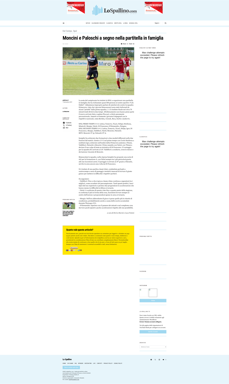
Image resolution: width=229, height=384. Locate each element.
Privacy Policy (108, 363)
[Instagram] (159, 359)
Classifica (109, 23)
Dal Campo (67, 31)
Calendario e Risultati (98, 23)
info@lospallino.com (74, 379)
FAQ (76, 363)
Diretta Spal (118, 23)
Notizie (88, 23)
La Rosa (125, 23)
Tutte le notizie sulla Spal (71, 367)
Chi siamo (70, 363)
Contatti (99, 363)
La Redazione (66, 111)
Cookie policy (118, 363)
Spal (75, 31)
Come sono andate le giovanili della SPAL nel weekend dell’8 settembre (68, 213)
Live (94, 363)
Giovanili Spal (133, 23)
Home (64, 363)
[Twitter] (155, 359)
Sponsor (80, 363)
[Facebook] (151, 359)
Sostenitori (88, 363)
